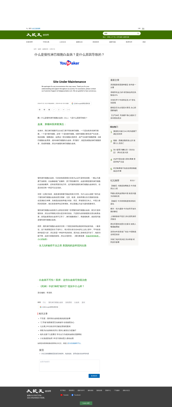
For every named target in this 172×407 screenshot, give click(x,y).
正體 (139, 28)
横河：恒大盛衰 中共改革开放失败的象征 (123, 210)
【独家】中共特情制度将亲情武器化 (123, 202)
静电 (108, 37)
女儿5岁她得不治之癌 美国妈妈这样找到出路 (62, 245)
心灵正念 (63, 42)
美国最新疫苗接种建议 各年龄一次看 (123, 86)
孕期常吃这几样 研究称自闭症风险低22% (123, 93)
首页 (35, 49)
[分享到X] (49, 110)
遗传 (83, 302)
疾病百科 (96, 42)
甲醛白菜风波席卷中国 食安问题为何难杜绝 (123, 194)
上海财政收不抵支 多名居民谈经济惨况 (123, 217)
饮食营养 (29, 42)
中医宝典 (46, 42)
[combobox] (121, 33)
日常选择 (119, 37)
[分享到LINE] (44, 110)
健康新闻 (45, 49)
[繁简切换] (68, 110)
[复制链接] (54, 110)
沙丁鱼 (113, 37)
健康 (39, 49)
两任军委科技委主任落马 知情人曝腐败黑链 (123, 225)
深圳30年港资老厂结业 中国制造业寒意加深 (123, 233)
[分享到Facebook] (40, 110)
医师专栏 (129, 42)
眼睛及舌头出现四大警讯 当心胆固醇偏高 (123, 109)
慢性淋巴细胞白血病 (55, 302)
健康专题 (112, 42)
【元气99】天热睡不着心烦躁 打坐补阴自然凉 (123, 116)
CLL (44, 302)
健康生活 (79, 42)
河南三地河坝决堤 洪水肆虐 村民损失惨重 (122, 240)
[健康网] (34, 35)
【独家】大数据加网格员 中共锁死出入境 (123, 187)
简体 (143, 28)
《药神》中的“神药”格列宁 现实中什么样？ (61, 286)
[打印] (59, 110)
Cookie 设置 (86, 403)
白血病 (76, 302)
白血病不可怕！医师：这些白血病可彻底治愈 (63, 280)
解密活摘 (126, 37)
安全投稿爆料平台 (74, 343)
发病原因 (68, 302)
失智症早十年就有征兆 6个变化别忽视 (122, 101)
